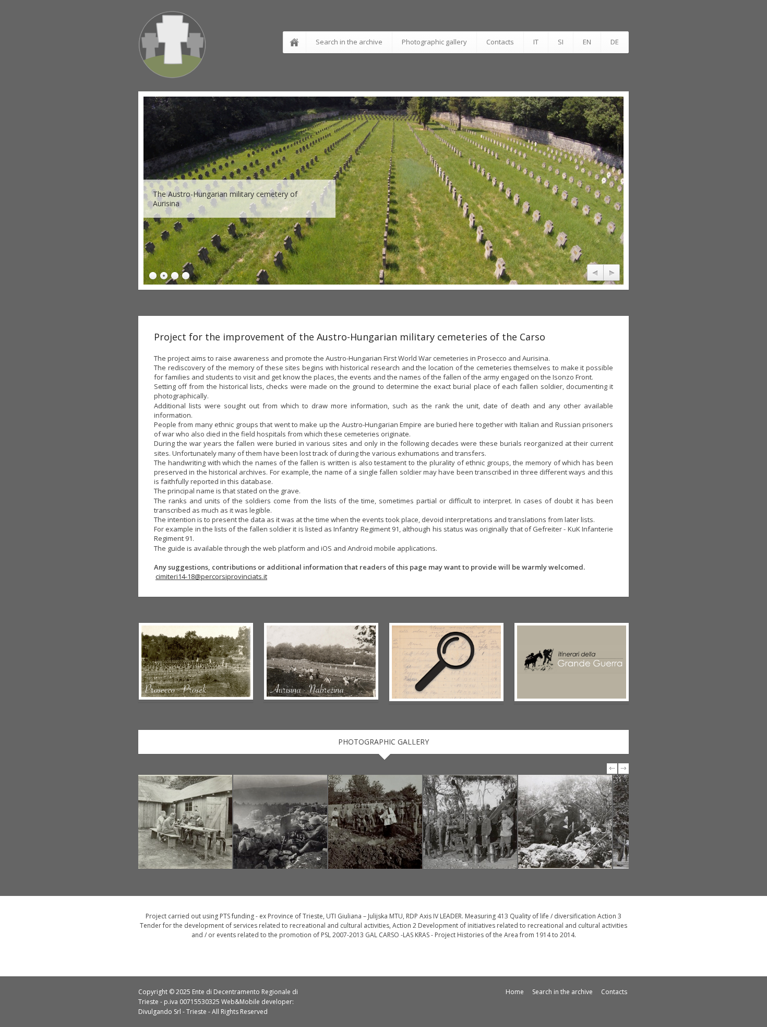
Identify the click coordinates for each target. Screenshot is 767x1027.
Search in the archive (349, 41)
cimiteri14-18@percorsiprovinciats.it (211, 576)
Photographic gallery (434, 41)
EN (587, 41)
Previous (595, 273)
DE (614, 41)
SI (561, 41)
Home (515, 991)
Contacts (500, 41)
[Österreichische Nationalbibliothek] (185, 822)
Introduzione (296, 42)
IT (535, 41)
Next (611, 273)
